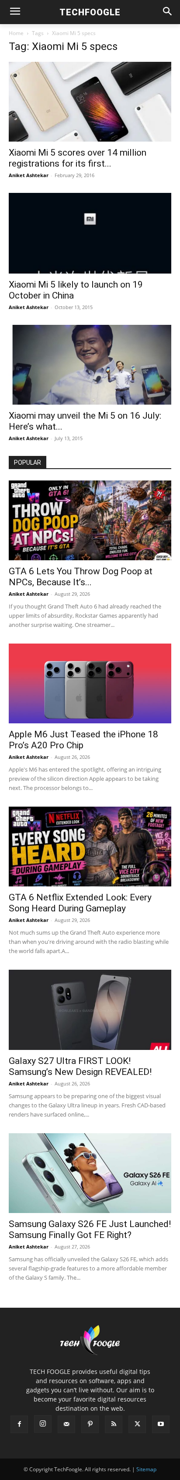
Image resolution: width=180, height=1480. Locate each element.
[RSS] (113, 1424)
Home (16, 33)
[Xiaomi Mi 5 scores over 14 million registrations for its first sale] (90, 102)
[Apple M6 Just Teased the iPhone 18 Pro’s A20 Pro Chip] (90, 683)
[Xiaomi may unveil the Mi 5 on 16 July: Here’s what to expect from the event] (90, 365)
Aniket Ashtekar (28, 175)
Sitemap (146, 1469)
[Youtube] (161, 1424)
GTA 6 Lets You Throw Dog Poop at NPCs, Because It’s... (80, 576)
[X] (137, 1424)
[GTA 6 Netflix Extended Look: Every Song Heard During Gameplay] (90, 846)
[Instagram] (43, 1424)
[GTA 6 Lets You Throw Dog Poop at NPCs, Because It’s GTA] (90, 520)
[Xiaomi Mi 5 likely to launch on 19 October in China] (90, 233)
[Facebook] (19, 1424)
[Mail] (66, 1424)
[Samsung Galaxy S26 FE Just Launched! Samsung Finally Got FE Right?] (90, 1173)
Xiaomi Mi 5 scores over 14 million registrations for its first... (77, 158)
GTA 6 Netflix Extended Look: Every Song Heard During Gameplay (80, 903)
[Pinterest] (90, 1424)
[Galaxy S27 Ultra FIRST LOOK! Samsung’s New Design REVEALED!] (90, 1010)
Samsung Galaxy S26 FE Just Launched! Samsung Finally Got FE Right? (90, 1229)
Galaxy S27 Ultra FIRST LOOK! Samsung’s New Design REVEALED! (80, 1066)
